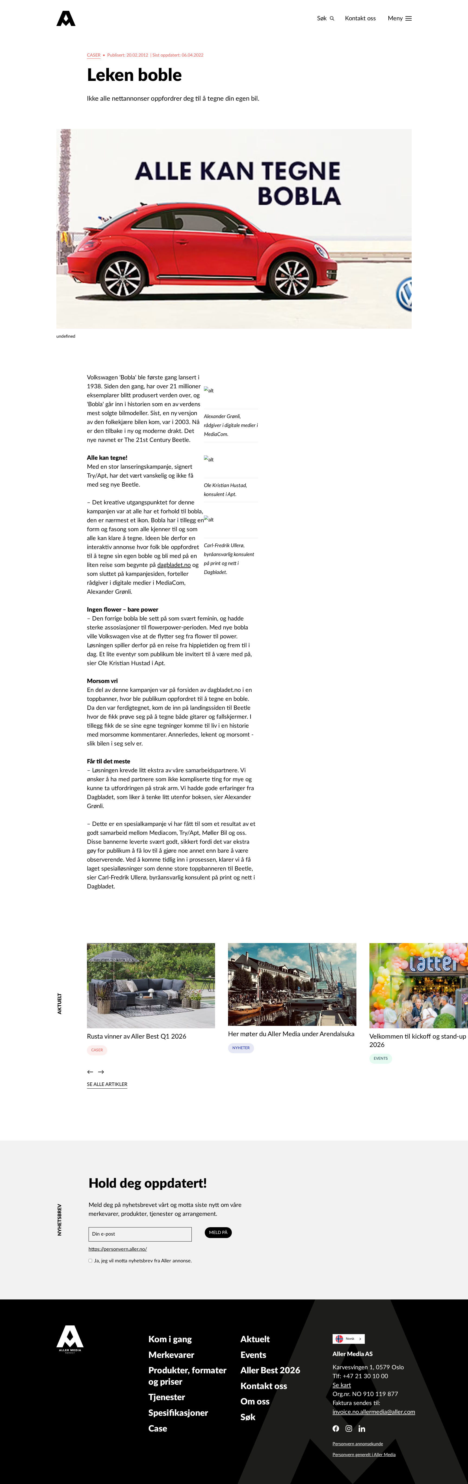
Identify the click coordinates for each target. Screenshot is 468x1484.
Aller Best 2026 (270, 1370)
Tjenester (166, 1397)
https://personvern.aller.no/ (118, 1249)
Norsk (350, 1338)
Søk (247, 1417)
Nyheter (241, 1048)
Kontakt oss (360, 18)
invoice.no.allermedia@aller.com (374, 1412)
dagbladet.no (174, 565)
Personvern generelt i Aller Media (364, 1455)
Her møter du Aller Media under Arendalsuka (291, 1034)
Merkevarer (171, 1355)
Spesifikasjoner (178, 1413)
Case (157, 1428)
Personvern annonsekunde (358, 1444)
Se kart (342, 1385)
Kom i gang (170, 1339)
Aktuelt (255, 1339)
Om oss (254, 1401)
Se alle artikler (107, 1084)
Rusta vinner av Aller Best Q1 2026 (136, 1036)
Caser (93, 55)
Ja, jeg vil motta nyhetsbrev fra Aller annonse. (143, 1261)
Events (381, 1059)
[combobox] (349, 1339)
